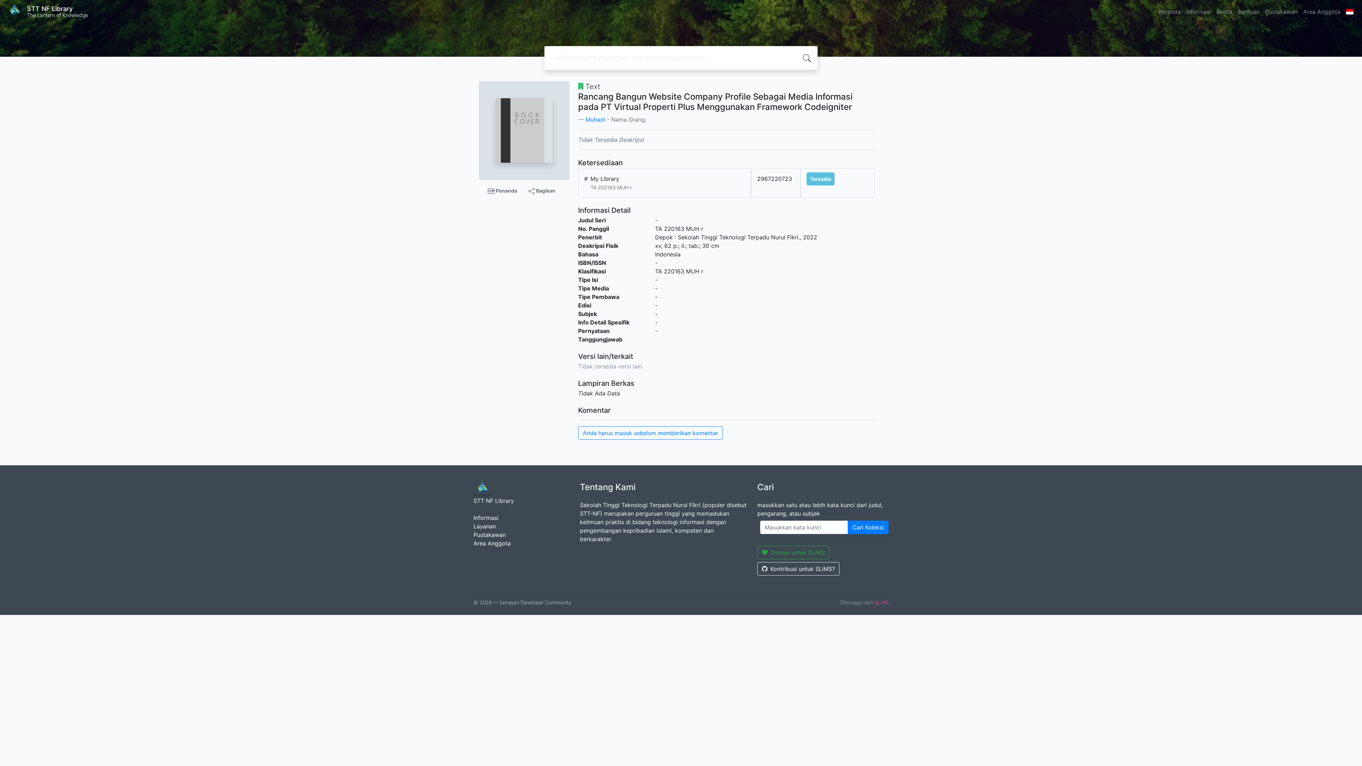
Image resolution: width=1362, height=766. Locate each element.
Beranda (1169, 11)
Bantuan (1248, 11)
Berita (1224, 11)
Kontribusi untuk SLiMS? (802, 568)
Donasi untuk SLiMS (798, 552)
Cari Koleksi (868, 527)
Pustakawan (1281, 11)
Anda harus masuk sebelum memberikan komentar (650, 433)
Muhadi (595, 119)
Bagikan (545, 191)
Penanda (506, 191)
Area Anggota (1321, 11)
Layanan (485, 526)
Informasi (1198, 11)
